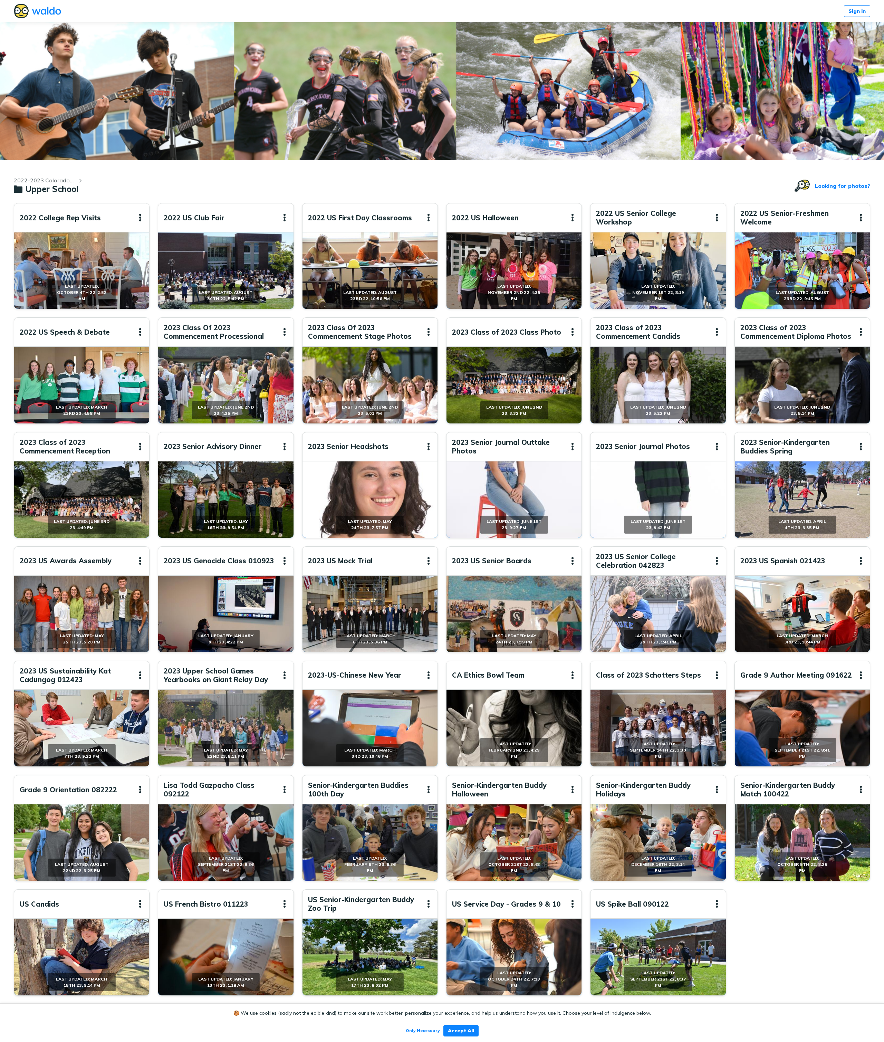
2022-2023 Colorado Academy (44, 180)
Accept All (461, 1030)
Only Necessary (423, 1030)
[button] (140, 217)
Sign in (857, 11)
